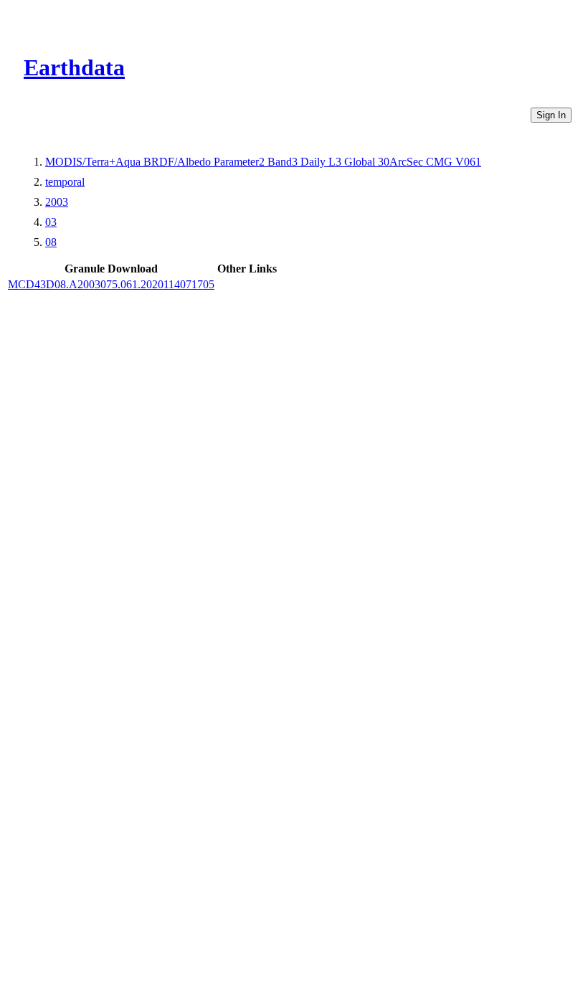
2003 (56, 202)
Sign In (551, 115)
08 (51, 242)
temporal (65, 182)
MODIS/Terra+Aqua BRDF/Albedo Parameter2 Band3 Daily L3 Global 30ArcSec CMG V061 (263, 162)
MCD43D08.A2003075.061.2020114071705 (111, 284)
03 (51, 222)
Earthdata (74, 67)
